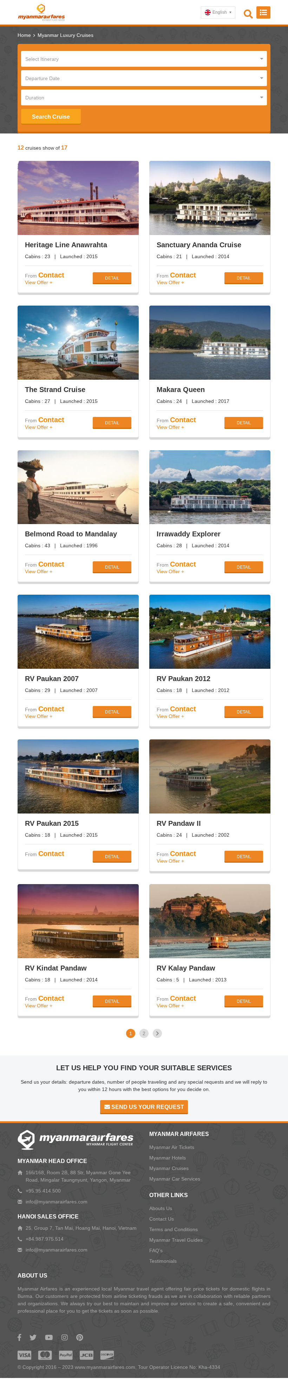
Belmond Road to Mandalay (71, 534)
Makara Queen (181, 389)
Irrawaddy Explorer (189, 534)
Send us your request (147, 1107)
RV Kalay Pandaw (186, 968)
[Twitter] (33, 1337)
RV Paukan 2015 (52, 823)
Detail (112, 278)
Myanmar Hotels (167, 1158)
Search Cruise (51, 117)
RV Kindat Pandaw (56, 968)
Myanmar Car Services (174, 1179)
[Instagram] (64, 1337)
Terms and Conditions (173, 1229)
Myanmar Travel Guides (176, 1240)
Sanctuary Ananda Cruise (199, 245)
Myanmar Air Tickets (171, 1147)
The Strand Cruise (55, 389)
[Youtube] (49, 1337)
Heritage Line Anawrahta (66, 245)
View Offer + (38, 282)
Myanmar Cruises (169, 1168)
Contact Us (161, 1219)
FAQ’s (156, 1250)
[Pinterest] (79, 1337)
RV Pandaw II (179, 823)
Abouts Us (160, 1208)
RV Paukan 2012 (183, 678)
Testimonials (163, 1261)
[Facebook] (19, 1337)
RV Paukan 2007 (52, 678)
